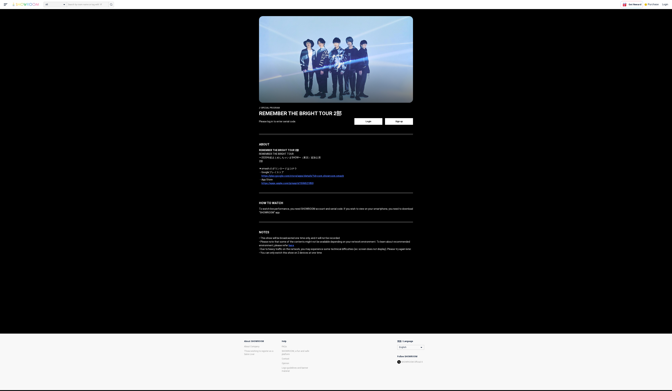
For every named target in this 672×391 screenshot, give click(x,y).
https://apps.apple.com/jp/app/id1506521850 (287, 183)
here (291, 245)
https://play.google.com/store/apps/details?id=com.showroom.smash (302, 175)
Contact (285, 359)
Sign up (399, 121)
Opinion (285, 363)
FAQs (284, 346)
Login (665, 4)
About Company (251, 346)
